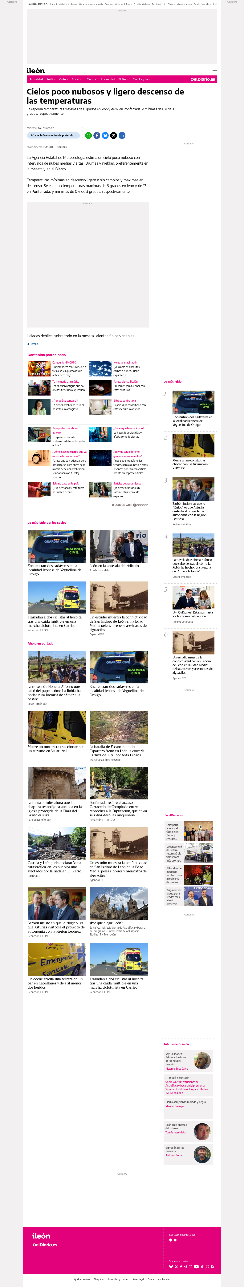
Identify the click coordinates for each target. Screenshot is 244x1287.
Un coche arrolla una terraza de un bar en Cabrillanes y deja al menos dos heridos (55, 983)
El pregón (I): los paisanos (174, 1149)
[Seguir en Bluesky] (171, 1266)
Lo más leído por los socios (47, 523)
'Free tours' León (159, 4)
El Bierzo (123, 79)
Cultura (63, 79)
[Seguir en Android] (170, 1240)
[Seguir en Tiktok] (202, 1266)
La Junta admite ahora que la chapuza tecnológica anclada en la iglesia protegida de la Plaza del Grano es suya (55, 808)
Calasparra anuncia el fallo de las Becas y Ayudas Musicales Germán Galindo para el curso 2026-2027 (173, 831)
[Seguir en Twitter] (176, 1266)
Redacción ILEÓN (38, 630)
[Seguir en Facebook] (181, 1266)
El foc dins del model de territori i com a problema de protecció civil (174, 875)
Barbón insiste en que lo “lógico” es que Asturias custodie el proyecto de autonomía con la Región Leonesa (56, 927)
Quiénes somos (82, 1279)
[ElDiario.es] (202, 79)
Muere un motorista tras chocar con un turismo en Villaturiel (56, 748)
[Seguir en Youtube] (196, 1266)
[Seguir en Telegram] (185, 1266)
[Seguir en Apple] (175, 1240)
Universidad (107, 79)
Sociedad (77, 79)
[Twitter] (113, 135)
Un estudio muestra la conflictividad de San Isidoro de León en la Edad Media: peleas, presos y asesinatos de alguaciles (118, 623)
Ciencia (91, 79)
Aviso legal (138, 1279)
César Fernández (37, 703)
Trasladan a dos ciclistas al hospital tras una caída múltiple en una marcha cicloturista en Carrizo (55, 621)
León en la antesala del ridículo (114, 565)
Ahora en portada (40, 643)
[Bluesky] (105, 135)
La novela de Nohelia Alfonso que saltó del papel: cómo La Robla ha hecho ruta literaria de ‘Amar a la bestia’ (54, 692)
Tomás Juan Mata (99, 570)
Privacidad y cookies (118, 1279)
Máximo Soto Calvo (183, 621)
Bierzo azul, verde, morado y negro (185, 1102)
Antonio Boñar (174, 1155)
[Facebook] (96, 135)
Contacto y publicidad (159, 1279)
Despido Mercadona (202, 4)
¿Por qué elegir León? (106, 923)
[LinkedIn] (122, 135)
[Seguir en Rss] (212, 1266)
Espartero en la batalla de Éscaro (118, 4)
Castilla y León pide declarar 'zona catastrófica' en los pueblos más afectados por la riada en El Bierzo (54, 866)
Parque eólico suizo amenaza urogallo (87, 4)
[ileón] (53, 1236)
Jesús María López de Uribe (105, 759)
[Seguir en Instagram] (190, 1266)
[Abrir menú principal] (215, 70)
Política (51, 79)
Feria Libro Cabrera (142, 4)
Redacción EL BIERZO (102, 819)
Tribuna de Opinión (176, 1044)
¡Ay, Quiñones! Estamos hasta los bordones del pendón (193, 614)
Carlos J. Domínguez (39, 819)
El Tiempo (32, 343)
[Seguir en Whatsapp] (207, 1266)
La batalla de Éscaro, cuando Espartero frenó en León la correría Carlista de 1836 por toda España (117, 750)
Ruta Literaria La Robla (59, 4)
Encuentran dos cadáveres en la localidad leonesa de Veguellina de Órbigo (55, 569)
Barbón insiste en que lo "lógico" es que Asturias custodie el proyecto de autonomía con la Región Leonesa (190, 511)
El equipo (99, 1279)
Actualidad (36, 79)
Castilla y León (142, 79)
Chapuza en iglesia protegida (180, 4)
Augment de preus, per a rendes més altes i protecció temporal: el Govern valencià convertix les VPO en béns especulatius (173, 897)
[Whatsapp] (88, 135)
